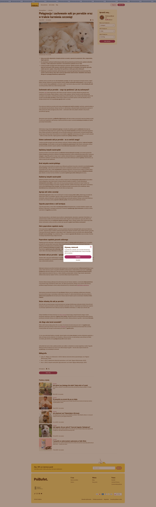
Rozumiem (78, 257)
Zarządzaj (78, 260)
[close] (91, 247)
